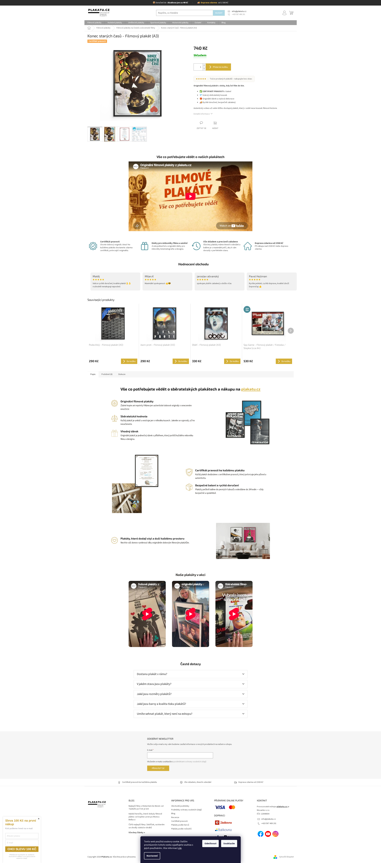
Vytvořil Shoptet (286, 856)
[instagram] (275, 834)
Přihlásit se (158, 768)
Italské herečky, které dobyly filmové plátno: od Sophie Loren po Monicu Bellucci (145, 816)
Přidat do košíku (220, 67)
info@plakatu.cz (268, 819)
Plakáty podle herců (180, 824)
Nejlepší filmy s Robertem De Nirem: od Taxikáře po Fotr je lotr (146, 807)
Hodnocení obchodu (193, 264)
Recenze (175, 817)
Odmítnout (210, 843)
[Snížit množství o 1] (204, 68)
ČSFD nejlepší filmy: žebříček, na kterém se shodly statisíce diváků (147, 826)
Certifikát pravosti (179, 821)
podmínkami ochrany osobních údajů (190, 761)
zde (180, 848)
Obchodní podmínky (180, 806)
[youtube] (268, 834)
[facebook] (261, 834)
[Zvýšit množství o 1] (204, 65)
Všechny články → (137, 832)
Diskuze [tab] (121, 374)
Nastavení (152, 855)
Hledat (218, 13)
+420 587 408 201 (268, 823)
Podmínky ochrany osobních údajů (186, 809)
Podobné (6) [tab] (107, 374)
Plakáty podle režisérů (181, 828)
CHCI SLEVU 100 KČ (21, 849)
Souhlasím (229, 843)
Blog (173, 813)
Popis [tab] (93, 374)
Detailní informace (202, 113)
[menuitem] (94, 22)
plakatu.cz (250, 389)
